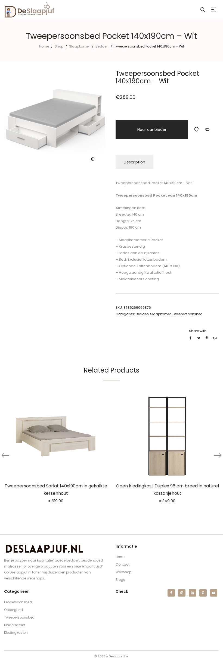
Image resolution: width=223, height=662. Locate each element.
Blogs (120, 579)
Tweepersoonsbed (187, 314)
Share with (197, 331)
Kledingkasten (16, 632)
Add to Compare (207, 129)
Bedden (102, 46)
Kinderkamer (14, 625)
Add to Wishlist (196, 129)
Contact (122, 564)
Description (134, 162)
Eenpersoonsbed (18, 602)
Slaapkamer (79, 46)
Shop (59, 46)
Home (44, 46)
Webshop (123, 572)
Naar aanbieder (151, 129)
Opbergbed (13, 609)
